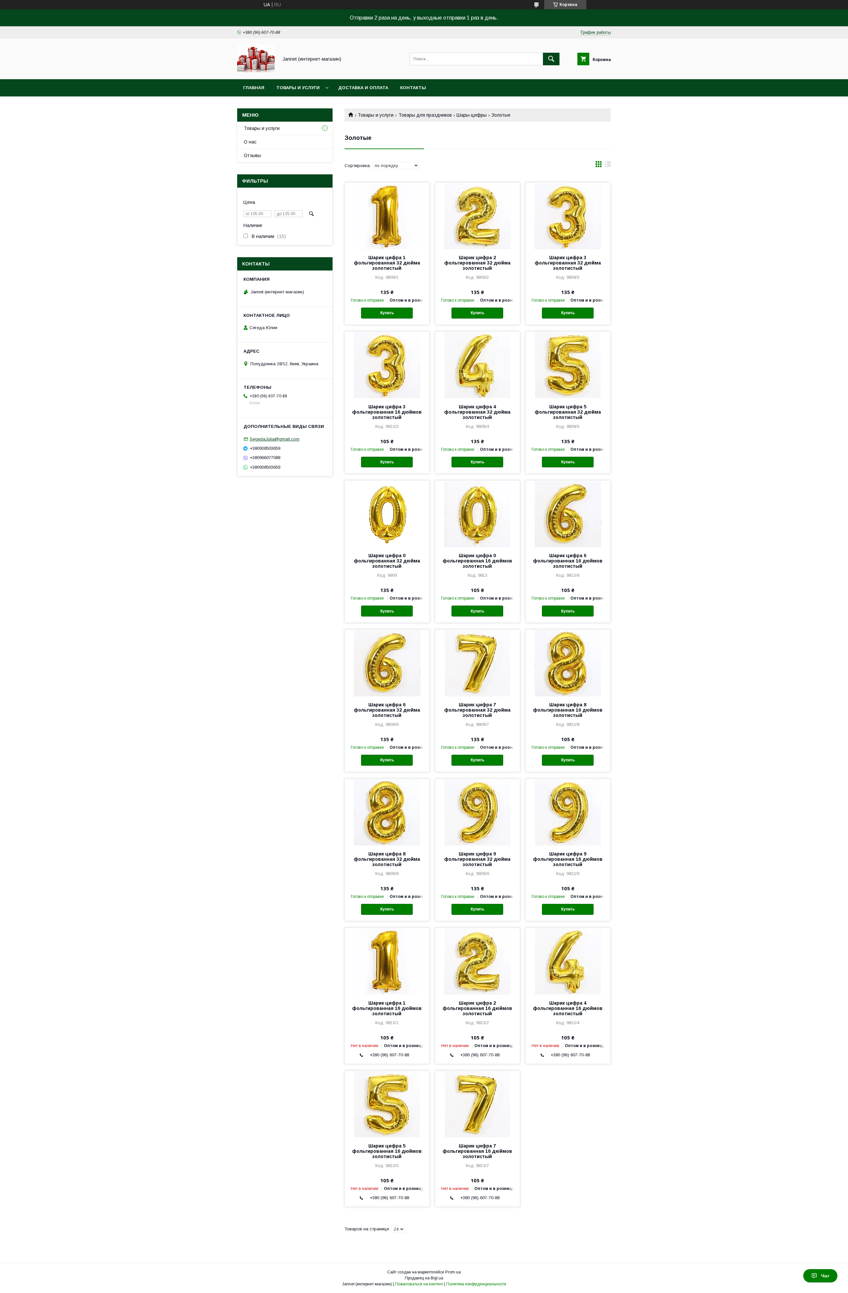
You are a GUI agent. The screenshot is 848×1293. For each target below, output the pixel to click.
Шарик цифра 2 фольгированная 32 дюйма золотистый (477, 263)
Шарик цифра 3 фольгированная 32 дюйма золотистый (568, 263)
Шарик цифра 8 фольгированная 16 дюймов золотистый (568, 710)
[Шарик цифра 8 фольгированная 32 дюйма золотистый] (387, 812)
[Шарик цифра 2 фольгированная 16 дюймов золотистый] (477, 961)
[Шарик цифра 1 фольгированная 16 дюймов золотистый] (387, 961)
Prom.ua (453, 1272)
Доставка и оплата (363, 87)
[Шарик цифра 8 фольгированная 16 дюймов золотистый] (568, 663)
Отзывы (252, 155)
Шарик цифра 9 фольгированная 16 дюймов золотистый (568, 859)
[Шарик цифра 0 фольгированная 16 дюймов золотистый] (477, 514)
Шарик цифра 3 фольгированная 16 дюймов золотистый (387, 412)
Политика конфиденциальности (476, 1284)
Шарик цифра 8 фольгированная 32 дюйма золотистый (387, 859)
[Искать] (551, 59)
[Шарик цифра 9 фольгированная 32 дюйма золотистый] (477, 812)
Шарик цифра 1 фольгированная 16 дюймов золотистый (387, 1008)
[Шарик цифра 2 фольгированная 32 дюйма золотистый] (477, 216)
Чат (825, 1275)
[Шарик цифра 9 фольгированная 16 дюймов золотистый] (568, 812)
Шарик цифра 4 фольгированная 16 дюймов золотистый (568, 1008)
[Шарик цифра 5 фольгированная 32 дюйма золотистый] (568, 365)
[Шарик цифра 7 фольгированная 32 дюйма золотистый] (477, 663)
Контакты (413, 87)
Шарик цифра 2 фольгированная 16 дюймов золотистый (477, 1008)
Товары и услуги (298, 87)
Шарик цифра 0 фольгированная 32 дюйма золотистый (387, 561)
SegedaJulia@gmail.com (274, 439)
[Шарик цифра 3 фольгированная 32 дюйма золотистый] (568, 216)
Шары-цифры (471, 115)
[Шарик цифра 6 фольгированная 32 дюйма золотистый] (387, 663)
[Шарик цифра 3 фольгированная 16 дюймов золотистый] (387, 365)
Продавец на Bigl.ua (424, 1278)
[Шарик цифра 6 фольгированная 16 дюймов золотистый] (568, 514)
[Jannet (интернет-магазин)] (256, 70)
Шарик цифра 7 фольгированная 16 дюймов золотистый (477, 1151)
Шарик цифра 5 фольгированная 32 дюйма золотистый (568, 412)
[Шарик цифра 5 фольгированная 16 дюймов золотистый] (387, 1104)
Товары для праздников (425, 115)
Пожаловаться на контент (419, 1284)
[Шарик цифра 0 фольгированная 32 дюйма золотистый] (387, 514)
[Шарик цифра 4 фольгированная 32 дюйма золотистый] (477, 365)
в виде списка (608, 165)
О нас (250, 142)
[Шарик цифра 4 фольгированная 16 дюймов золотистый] (568, 961)
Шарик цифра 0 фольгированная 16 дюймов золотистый (477, 561)
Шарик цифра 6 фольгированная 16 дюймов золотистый (568, 561)
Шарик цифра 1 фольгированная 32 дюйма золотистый (387, 263)
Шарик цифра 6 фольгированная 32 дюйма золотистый (387, 710)
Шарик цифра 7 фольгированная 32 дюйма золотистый (477, 710)
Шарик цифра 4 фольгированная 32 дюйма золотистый (477, 412)
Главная (253, 87)
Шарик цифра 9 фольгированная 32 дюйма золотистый (477, 859)
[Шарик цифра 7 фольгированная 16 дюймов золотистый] (477, 1104)
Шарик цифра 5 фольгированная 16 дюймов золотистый (387, 1151)
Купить (387, 313)
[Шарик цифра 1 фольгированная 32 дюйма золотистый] (387, 216)
